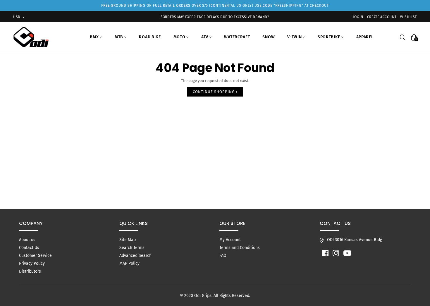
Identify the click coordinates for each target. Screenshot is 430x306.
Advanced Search (135, 255)
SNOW (268, 37)
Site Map (127, 239)
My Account (230, 239)
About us (27, 239)
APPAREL (365, 37)
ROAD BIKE (150, 37)
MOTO (180, 37)
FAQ (222, 255)
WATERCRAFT (237, 37)
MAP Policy (129, 263)
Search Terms (132, 247)
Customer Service (35, 255)
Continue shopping (214, 92)
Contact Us (29, 247)
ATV (205, 37)
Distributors (30, 271)
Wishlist (408, 17)
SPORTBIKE (329, 37)
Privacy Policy (32, 263)
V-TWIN (295, 37)
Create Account (381, 17)
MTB (119, 37)
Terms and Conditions (239, 247)
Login (358, 17)
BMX (95, 37)
